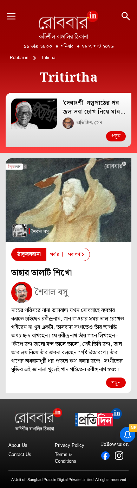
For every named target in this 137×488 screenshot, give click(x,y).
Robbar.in (19, 57)
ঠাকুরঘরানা (29, 254)
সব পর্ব (74, 254)
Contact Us (19, 454)
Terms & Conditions (65, 458)
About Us (17, 445)
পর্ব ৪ (54, 254)
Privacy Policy (69, 445)
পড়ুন (115, 136)
